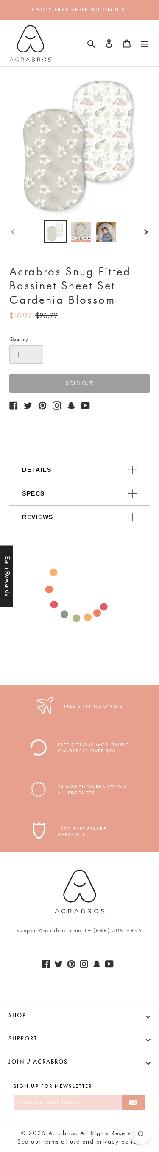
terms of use (61, 1141)
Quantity (18, 339)
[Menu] (144, 43)
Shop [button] (17, 1015)
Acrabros (62, 1133)
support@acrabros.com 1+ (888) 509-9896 (79, 930)
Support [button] (22, 1038)
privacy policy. (119, 1141)
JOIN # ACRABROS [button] (38, 1061)
